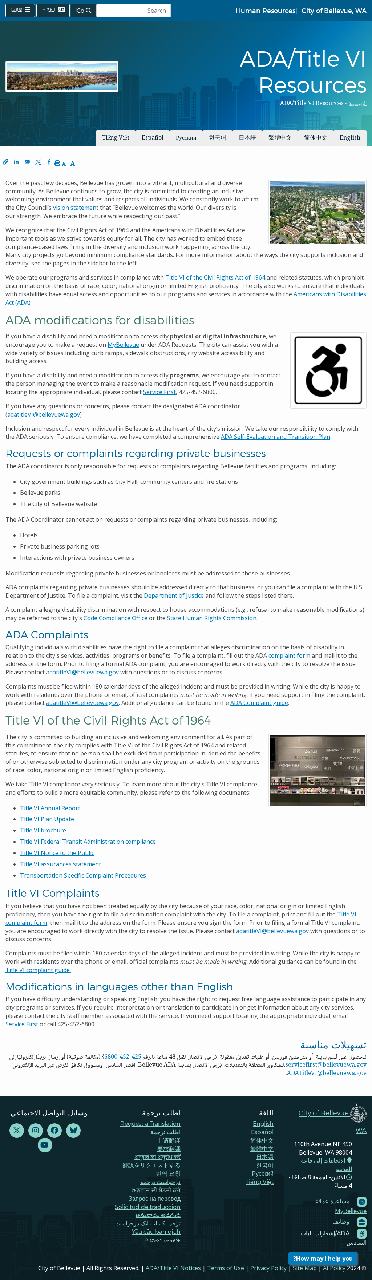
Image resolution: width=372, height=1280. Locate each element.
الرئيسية (358, 104)
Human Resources (265, 10)
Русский (186, 138)
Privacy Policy (268, 1268)
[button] (5, 162)
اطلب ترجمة (165, 1131)
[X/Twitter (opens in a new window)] (16, 1130)
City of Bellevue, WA (334, 10)
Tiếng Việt (115, 138)
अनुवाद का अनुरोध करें (157, 1156)
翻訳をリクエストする (151, 1164)
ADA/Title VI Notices (173, 1268)
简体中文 (315, 138)
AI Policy (334, 1268)
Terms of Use (225, 1268)
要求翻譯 (169, 1148)
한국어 (217, 138)
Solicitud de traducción (148, 1206)
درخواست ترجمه (160, 1181)
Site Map (305, 1268)
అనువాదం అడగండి (158, 1214)
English (350, 138)
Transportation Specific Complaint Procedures (83, 875)
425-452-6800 (122, 1057)
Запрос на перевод (155, 1198)
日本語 (247, 138)
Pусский (263, 1173)
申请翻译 (169, 1140)
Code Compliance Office (115, 618)
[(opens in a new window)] (73, 1130)
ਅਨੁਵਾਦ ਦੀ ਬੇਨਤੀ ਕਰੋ (156, 1190)
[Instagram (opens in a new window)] (35, 1130)
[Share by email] (27, 162)
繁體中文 (280, 138)
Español (152, 138)
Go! (81, 11)
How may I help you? (323, 1259)
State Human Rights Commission (211, 618)
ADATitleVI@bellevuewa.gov (327, 1074)
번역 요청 (168, 1173)
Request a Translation (150, 1123)
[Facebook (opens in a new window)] (54, 1130)
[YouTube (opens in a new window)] (45, 1145)
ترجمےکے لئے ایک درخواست (148, 1223)
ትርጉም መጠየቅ (163, 1239)
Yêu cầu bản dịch (156, 1231)
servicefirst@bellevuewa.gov (326, 1065)
